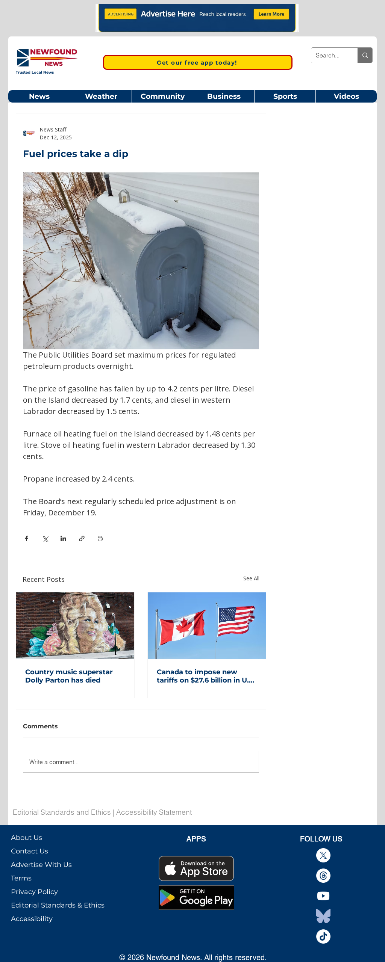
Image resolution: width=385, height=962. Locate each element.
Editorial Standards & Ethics (58, 905)
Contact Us (29, 851)
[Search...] (365, 55)
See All (251, 578)
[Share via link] (81, 538)
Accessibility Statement (154, 812)
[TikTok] (323, 936)
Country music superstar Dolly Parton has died (69, 676)
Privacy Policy (34, 892)
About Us (26, 838)
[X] (323, 855)
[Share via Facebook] (26, 538)
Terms (21, 878)
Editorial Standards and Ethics (62, 812)
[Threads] (323, 875)
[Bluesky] (323, 916)
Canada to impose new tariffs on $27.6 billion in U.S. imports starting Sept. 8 (206, 676)
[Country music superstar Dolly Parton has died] (75, 625)
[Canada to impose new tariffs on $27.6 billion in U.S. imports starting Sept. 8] (207, 625)
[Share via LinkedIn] (63, 538)
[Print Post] (100, 538)
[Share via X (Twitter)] (45, 538)
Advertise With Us (41, 865)
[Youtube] (323, 896)
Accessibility (32, 919)
